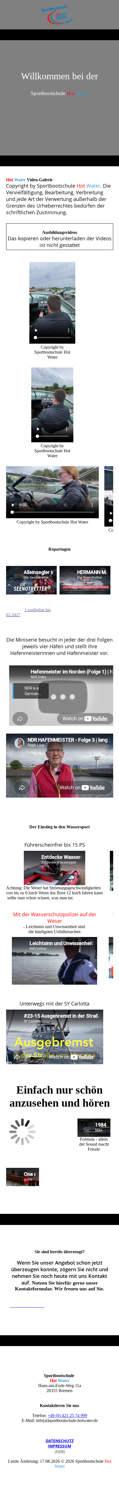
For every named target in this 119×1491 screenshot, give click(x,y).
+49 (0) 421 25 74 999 (67, 1415)
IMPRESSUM (59, 1446)
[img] (59, 14)
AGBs (59, 1451)
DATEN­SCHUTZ (60, 1440)
